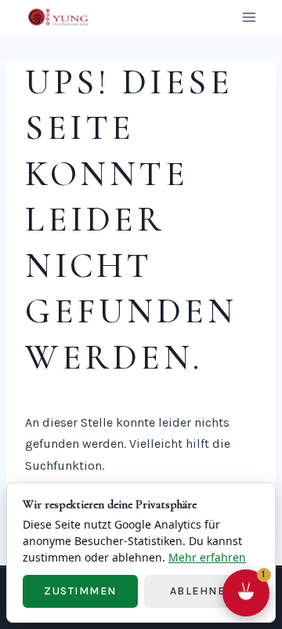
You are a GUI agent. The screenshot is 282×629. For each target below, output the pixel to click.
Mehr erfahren (207, 557)
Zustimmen (80, 591)
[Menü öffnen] (248, 17)
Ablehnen (202, 591)
